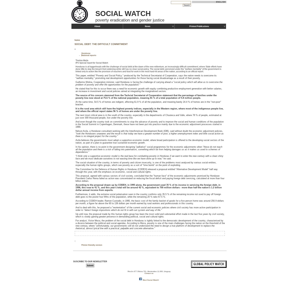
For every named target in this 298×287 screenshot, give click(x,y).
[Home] (80, 22)
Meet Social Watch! (151, 280)
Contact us (149, 273)
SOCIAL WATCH (123, 13)
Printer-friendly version (91, 245)
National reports (89, 55)
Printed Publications (199, 26)
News (147, 26)
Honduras (85, 53)
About (97, 26)
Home (77, 40)
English (221, 2)
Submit (90, 265)
